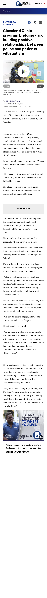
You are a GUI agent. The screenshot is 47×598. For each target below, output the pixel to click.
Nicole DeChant (13, 101)
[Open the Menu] (4, 4)
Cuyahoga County (9, 23)
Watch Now (39, 4)
